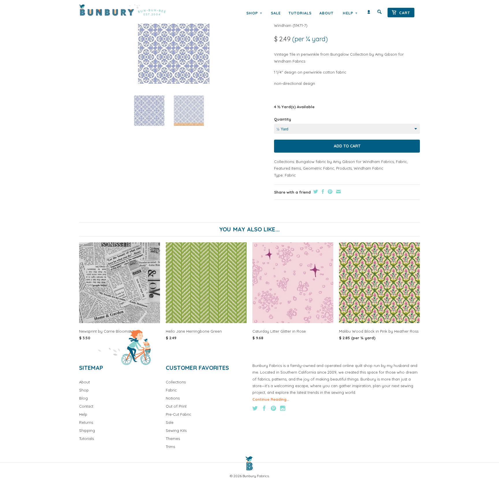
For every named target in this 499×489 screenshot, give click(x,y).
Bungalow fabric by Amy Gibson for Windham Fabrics (345, 161)
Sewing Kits (176, 430)
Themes (173, 438)
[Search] (379, 13)
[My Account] (368, 13)
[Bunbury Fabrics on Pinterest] (273, 408)
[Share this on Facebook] (322, 191)
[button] (149, 110)
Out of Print (176, 406)
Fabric (401, 161)
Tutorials (300, 13)
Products (344, 168)
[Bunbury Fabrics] (130, 10)
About (326, 13)
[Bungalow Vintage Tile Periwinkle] (173, 47)
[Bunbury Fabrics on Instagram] (282, 408)
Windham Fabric (368, 168)
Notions (173, 398)
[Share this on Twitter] (315, 191)
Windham (282, 25)
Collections (176, 382)
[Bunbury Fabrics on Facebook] (264, 408)
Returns (86, 422)
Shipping (87, 430)
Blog (83, 398)
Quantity (282, 119)
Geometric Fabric (318, 168)
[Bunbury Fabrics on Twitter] (255, 408)
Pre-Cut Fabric (178, 414)
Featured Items (287, 168)
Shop (254, 13)
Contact (86, 406)
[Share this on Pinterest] (329, 191)
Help (350, 13)
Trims (170, 446)
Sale (276, 13)
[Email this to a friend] (338, 191)
